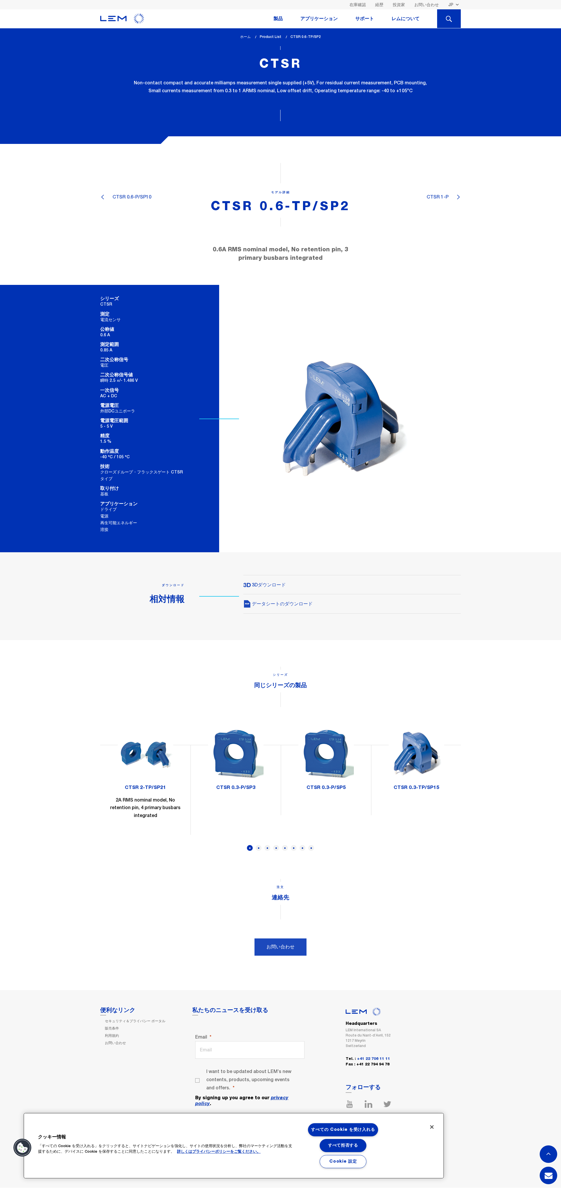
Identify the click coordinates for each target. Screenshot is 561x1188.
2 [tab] (259, 848)
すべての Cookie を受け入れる (343, 1130)
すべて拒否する (343, 1145)
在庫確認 (357, 4)
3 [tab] (267, 848)
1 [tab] (250, 848)
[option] (145, 776)
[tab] (449, 18)
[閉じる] (431, 1127)
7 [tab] (302, 848)
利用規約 (112, 1035)
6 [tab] (294, 848)
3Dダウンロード (268, 585)
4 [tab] (276, 848)
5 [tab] (285, 848)
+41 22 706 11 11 (373, 1059)
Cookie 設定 (343, 1161)
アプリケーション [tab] (319, 18)
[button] (22, 1147)
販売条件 (112, 1028)
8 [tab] (311, 848)
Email (201, 1037)
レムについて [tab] (406, 18)
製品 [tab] (278, 18)
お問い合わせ (426, 4)
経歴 (379, 4)
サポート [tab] (364, 18)
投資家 (399, 4)
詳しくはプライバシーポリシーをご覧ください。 (219, 1152)
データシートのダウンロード (282, 604)
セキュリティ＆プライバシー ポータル (135, 1021)
